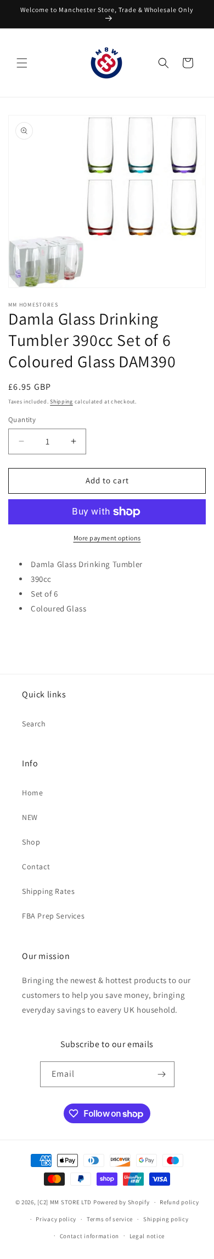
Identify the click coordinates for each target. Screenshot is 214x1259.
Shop (31, 842)
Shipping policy (166, 1219)
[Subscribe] (162, 1074)
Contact (36, 866)
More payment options (107, 538)
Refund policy (179, 1202)
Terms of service (110, 1219)
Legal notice (147, 1236)
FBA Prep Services (53, 916)
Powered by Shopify (121, 1202)
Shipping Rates (48, 891)
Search (34, 724)
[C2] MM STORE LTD (64, 1202)
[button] (22, 63)
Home (32, 793)
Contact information (89, 1236)
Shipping (61, 401)
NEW (30, 817)
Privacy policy (56, 1219)
